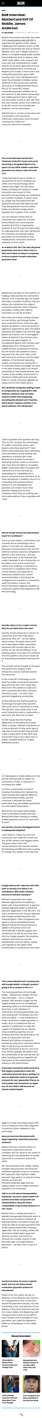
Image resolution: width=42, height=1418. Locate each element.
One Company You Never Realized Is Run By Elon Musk (31, 1398)
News (4, 10)
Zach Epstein (8, 33)
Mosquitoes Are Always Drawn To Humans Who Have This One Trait (30, 1365)
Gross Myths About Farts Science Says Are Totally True (9, 1364)
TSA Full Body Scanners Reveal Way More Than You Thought (9, 1399)
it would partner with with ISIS (19, 40)
